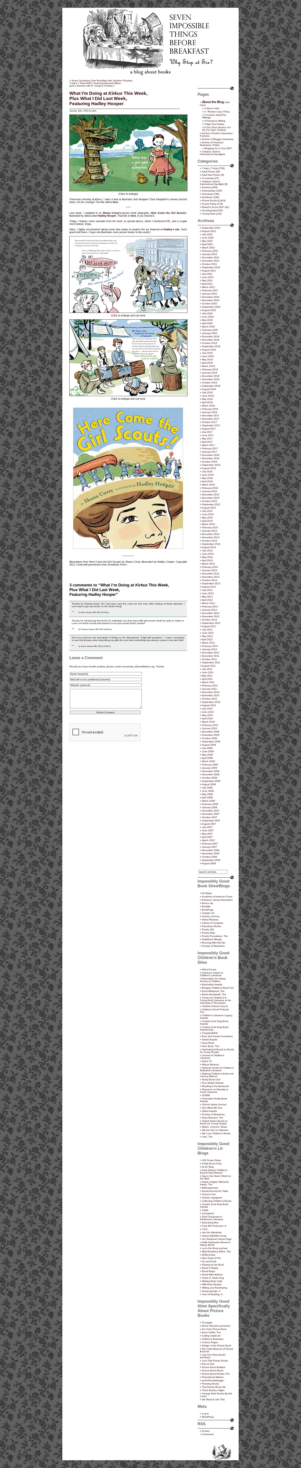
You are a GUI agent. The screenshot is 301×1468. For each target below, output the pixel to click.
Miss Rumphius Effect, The (216, 1251)
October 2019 (209, 343)
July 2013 (207, 590)
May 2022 (207, 241)
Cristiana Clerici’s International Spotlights (212, 152)
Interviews (207, 194)
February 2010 (210, 725)
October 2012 (209, 619)
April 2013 (207, 600)
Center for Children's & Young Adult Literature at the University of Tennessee (215, 1000)
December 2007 (210, 810)
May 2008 (207, 794)
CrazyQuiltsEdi (210, 1033)
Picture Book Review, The (216, 1374)
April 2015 (207, 521)
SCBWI (206, 1095)
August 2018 (209, 389)
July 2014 (207, 550)
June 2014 (208, 554)
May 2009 (207, 754)
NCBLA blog (208, 1254)
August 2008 (209, 784)
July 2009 (207, 748)
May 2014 (207, 557)
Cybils (205, 1210)
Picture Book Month (212, 1370)
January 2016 (209, 491)
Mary (83, 612)
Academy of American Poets (217, 896)
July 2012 (207, 629)
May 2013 (207, 596)
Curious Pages (210, 1342)
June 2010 (208, 712)
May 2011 (207, 675)
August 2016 (209, 468)
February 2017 (210, 448)
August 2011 (209, 665)
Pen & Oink (208, 1364)
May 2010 (207, 715)
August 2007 (209, 824)
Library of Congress (212, 923)
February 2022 (210, 251)
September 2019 (211, 346)
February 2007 (210, 843)
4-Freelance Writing (214, 120)
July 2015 (207, 511)
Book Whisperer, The (213, 991)
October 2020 (209, 303)
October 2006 (209, 856)
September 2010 (211, 702)
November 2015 (210, 498)
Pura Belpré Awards (212, 1083)
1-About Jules (211, 108)
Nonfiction (207, 197)
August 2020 (209, 310)
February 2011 (210, 685)
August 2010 (209, 705)
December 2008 (210, 771)
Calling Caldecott (211, 1335)
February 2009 (210, 764)
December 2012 (210, 613)
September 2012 (211, 623)
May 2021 (207, 280)
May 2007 (207, 833)
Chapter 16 (208, 913)
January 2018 (209, 412)
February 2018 (210, 409)
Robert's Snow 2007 (213, 207)
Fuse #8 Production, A (214, 1226)
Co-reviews (208, 178)
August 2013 (209, 586)
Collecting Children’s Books (216, 1201)
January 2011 (209, 689)
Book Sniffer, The (211, 1332)
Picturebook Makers (212, 1377)
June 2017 (208, 435)
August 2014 (209, 547)
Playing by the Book (213, 1264)
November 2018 (210, 379)
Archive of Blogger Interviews (217, 139)
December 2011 (210, 652)
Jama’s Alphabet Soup (214, 1235)
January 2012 (209, 649)
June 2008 (208, 791)
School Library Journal (214, 1104)
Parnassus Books (211, 926)
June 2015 (208, 514)
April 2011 (207, 679)
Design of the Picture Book (216, 1345)
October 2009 (209, 738)
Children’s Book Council (215, 1006)
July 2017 (207, 432)
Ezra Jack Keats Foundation (217, 1036)
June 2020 (208, 316)
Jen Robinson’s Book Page (217, 1239)
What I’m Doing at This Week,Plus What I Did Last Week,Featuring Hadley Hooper (108, 98)
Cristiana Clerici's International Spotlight (212, 182)
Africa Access (209, 969)
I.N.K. (205, 1229)
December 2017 (210, 415)
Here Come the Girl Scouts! (168, 212)
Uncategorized (210, 210)
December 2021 (210, 257)
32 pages (207, 1322)
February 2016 (210, 488)
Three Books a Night (213, 1390)
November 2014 (210, 537)
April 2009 (207, 758)
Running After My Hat (213, 942)
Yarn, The (207, 1136)
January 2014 (209, 570)
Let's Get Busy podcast (214, 1248)
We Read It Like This (213, 1399)
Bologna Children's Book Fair (218, 988)
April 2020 (207, 323)
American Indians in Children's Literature (211, 974)
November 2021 (210, 260)
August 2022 (209, 231)
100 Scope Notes (211, 1160)
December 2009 (210, 731)
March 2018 (208, 405)
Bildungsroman (210, 1187)
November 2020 (210, 300)
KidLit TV (207, 1061)
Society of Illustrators (213, 946)
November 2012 (210, 616)
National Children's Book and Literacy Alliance (217, 1075)
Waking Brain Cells (212, 1281)
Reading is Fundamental (215, 1086)
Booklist (206, 906)
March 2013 (208, 603)
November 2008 (210, 774)
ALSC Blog (208, 1167)
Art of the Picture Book (214, 1329)
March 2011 (208, 682)
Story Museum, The (212, 1117)
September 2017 (211, 425)
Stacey (83, 646)
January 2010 (209, 728)
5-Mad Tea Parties (214, 124)
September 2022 (211, 228)
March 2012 (208, 642)
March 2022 (208, 247)
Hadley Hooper (107, 215)
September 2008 (211, 781)
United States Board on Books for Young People (214, 1122)
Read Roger (208, 1271)
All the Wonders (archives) (216, 1326)
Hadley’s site (171, 229)
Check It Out (209, 1194)
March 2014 (208, 563)
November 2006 (210, 853)
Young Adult (208, 213)
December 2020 (210, 297)
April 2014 (207, 560)
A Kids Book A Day (212, 1163)
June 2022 (208, 237)
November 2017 (210, 419)
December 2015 (210, 494)
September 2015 (211, 504)
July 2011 (207, 669)
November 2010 (210, 695)
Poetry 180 (208, 929)
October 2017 (209, 422)
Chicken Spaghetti (212, 1197)
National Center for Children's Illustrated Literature (217, 1069)
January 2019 (209, 372)
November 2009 (210, 735)
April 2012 (207, 639)
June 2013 (208, 593)
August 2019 (209, 349)
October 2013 (209, 580)
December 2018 (210, 376)
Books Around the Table (215, 1191)
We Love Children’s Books (216, 1133)
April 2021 (207, 283)
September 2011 (211, 662)
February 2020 (210, 330)
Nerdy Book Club (211, 1079)
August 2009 (209, 745)
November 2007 (210, 814)
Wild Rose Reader (212, 1284)
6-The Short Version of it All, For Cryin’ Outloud (216, 128)
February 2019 (210, 369)
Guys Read (208, 1043)
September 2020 (211, 307)
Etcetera (206, 187)
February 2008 (210, 804)
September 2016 (211, 465)
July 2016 (207, 471)
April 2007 (207, 837)
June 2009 (208, 751)
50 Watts (207, 893)
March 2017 (208, 445)
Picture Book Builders (213, 1367)
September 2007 (211, 820)
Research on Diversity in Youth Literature (214, 1090)
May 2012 (207, 636)
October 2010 (209, 698)
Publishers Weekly (212, 939)
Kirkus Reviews (210, 919)
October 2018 (209, 382)
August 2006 (209, 863)
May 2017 (207, 438)
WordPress (208, 1417)
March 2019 (208, 366)
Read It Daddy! (210, 1268)
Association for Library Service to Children (213, 980)
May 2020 (207, 320)
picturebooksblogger (213, 1380)
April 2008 (207, 797)
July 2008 (207, 787)
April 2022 (207, 244)
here (115, 202)
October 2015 (209, 501)
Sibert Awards (209, 1111)
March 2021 (208, 287)
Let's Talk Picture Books (215, 1360)
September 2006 (211, 860)
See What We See (212, 1107)
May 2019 (207, 359)
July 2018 (207, 392)
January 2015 (209, 530)
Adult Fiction (208, 171)
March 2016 (208, 484)
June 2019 (208, 356)
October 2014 (209, 540)
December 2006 (210, 850)
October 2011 (209, 659)
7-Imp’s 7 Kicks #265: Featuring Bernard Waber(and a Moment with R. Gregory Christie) (95, 84)
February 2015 (210, 527)
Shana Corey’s (112, 212)
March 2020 (208, 326)
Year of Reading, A (212, 1294)
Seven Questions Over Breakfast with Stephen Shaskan (102, 80)
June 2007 (208, 830)
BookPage (208, 909)
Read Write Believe (212, 1274)
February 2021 (210, 290)
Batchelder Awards (212, 984)
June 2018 (208, 395)
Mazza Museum (210, 1064)
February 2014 (210, 567)
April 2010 (207, 718)
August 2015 (209, 507)
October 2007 (209, 817)
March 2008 (208, 801)
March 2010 (208, 721)
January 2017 (209, 451)
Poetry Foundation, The (215, 936)
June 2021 (208, 277)
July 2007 (207, 827)
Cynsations (208, 1213)
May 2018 (207, 399)
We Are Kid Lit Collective (215, 1130)
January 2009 (209, 768)
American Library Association (217, 900)
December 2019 (210, 336)
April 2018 (207, 402)
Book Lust (207, 903)
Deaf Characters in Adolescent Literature (211, 1218)
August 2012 (209, 626)
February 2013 (210, 606)
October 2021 (209, 264)
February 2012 (210, 646)
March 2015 (208, 524)
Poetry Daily (208, 932)
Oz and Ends (209, 1261)
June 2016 (208, 474)
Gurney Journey (210, 916)
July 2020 (207, 313)
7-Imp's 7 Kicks (210, 168)
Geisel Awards (209, 1039)
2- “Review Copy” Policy (217, 111)
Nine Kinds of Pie (211, 1258)
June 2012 (208, 633)
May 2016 (207, 478)
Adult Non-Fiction (211, 175)
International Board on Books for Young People (217, 1050)
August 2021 (209, 270)
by (79, 612)
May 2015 (207, 517)
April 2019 (207, 363)
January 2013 (209, 610)
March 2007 (208, 840)
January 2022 (209, 254)
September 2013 (211, 583)
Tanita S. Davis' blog (213, 1278)
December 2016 (210, 455)
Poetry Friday (209, 204)
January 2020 (209, 333)
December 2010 (210, 692)
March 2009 (208, 761)
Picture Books (209, 200)
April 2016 (207, 481)
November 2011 (210, 656)
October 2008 (209, 777)
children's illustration (213, 1339)
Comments (208, 1434)
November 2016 (210, 458)
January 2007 (209, 847)
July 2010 (207, 708)
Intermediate (209, 190)
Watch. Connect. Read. (214, 1127)
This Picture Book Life (214, 1387)
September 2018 (211, 386)
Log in (205, 1413)
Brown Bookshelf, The (214, 994)
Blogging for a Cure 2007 (218, 148)
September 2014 (211, 544)
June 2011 (208, 672)
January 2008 (209, 807)
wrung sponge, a (211, 1291)
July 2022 (207, 234)
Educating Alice (210, 1222)
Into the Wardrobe (212, 1232)
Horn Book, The (210, 1046)
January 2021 (209, 293)
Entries (206, 1431)
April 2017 (207, 442)
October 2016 (209, 461)
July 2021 (207, 274)
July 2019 (207, 353)
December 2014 (210, 534)
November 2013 (210, 577)
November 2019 (210, 339)
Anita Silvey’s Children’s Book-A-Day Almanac (213, 1171)
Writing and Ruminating (214, 1287)
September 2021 (211, 267)
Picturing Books (210, 1383)
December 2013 (210, 573)
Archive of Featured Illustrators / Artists (211, 143)
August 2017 (209, 428)
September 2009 (211, 741)
